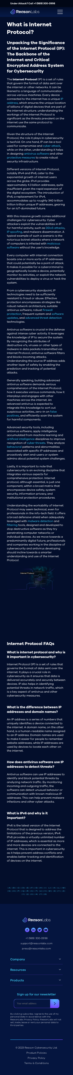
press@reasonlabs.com (36, 948)
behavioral (14, 447)
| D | (23, 888)
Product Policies (36, 1053)
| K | (54, 888)
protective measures (21, 158)
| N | (9, 891)
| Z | (63, 891)
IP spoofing (14, 232)
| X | (54, 891)
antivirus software (36, 154)
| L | (58, 888)
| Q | (23, 891)
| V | (45, 891)
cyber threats (36, 443)
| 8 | (45, 894)
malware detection (40, 521)
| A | (9, 888)
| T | (36, 891)
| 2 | (27, 894)
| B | (14, 888)
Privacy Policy (36, 1058)
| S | (31, 891)
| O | (14, 891)
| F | (31, 888)
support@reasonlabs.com (37, 943)
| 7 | (40, 894)
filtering (12, 525)
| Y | (59, 891)
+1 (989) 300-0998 (44, 3)
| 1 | (23, 894)
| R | (27, 891)
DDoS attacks (55, 228)
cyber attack (51, 146)
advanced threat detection (43, 318)
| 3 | (31, 894)
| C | (18, 888)
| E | (27, 888)
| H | (41, 888)
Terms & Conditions (36, 1063)
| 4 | (36, 894)
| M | (63, 888)
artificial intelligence (21, 439)
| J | (49, 888)
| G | (36, 888)
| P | (18, 891)
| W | (50, 891)
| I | (45, 888)
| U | (41, 891)
